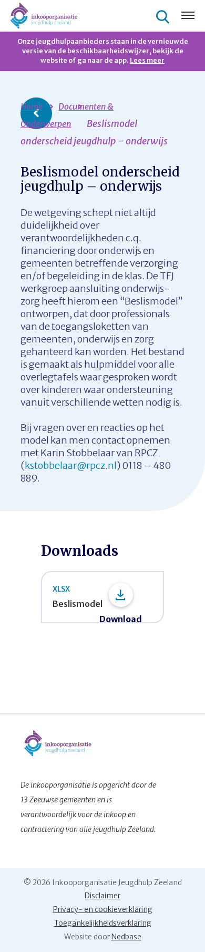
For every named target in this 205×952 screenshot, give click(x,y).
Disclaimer (102, 895)
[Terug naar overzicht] (36, 113)
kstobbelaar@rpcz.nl (71, 465)
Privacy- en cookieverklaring (102, 909)
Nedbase (126, 936)
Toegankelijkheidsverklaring (102, 923)
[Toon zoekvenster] (164, 16)
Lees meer (147, 60)
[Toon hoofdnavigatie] (187, 16)
